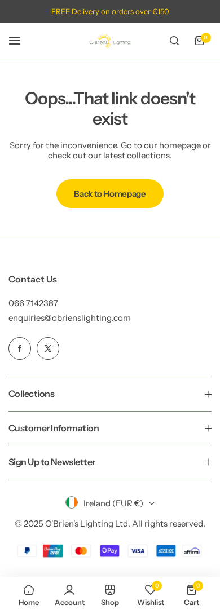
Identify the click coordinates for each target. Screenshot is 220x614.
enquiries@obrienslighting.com (69, 317)
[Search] (174, 40)
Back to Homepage (110, 193)
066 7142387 (33, 303)
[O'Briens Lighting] (110, 40)
